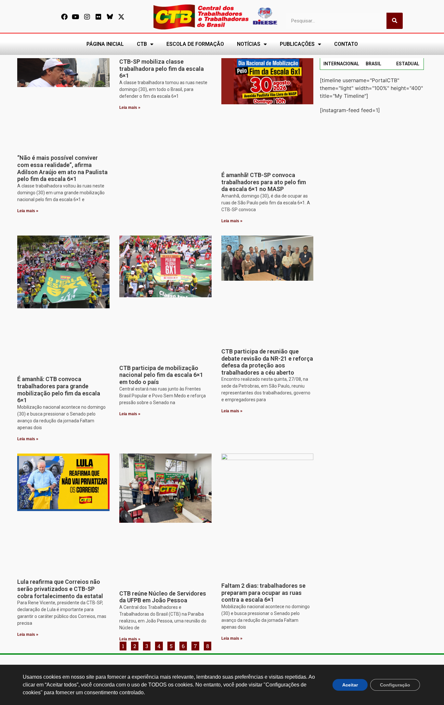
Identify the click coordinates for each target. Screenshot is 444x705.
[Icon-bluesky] (110, 17)
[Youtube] (76, 17)
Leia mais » (27, 211)
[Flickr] (98, 17)
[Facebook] (64, 17)
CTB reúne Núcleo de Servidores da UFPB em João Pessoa (162, 597)
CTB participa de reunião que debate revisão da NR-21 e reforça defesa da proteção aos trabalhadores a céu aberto (267, 362)
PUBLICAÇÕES (297, 44)
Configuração (395, 684)
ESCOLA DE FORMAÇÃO (195, 44)
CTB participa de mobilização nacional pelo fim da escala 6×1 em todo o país (161, 375)
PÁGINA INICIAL (105, 44)
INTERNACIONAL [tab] (341, 63)
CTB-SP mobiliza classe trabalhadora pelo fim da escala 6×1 (161, 68)
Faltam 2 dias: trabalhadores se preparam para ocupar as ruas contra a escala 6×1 (263, 592)
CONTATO (346, 44)
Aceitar (350, 684)
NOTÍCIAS (248, 44)
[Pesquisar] (394, 21)
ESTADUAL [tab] (407, 63)
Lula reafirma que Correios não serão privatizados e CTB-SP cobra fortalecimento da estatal (60, 588)
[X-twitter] (121, 17)
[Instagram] (87, 17)
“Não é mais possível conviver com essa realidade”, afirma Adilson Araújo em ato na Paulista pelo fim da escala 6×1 (62, 168)
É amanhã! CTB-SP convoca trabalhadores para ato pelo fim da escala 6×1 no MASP (263, 182)
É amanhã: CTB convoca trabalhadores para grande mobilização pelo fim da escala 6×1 (58, 390)
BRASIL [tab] (373, 63)
